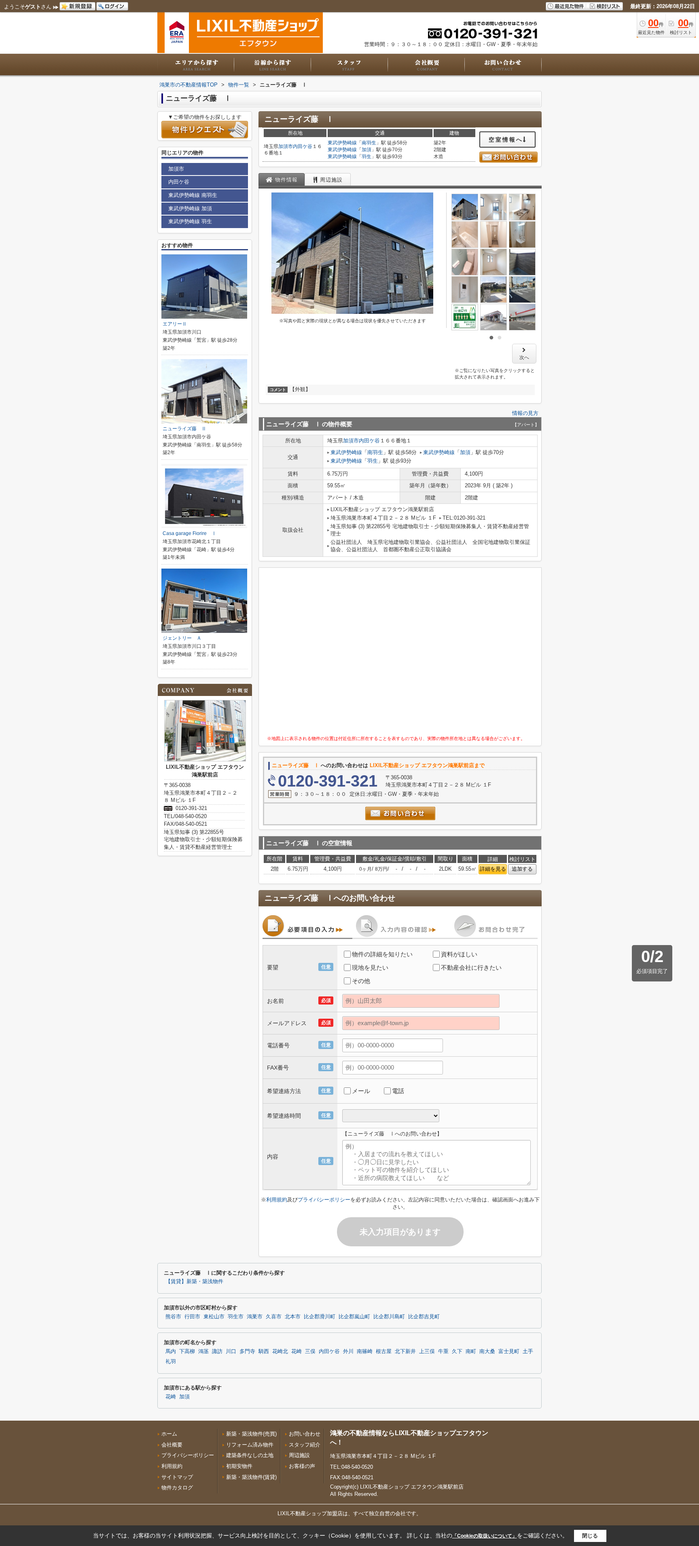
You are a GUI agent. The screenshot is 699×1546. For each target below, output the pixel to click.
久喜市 (274, 1317)
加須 (366, 149)
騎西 (263, 1351)
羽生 (366, 156)
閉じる (590, 1536)
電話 (398, 1090)
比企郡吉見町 (424, 1317)
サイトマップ (177, 1477)
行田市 (192, 1317)
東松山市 (214, 1317)
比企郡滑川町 (319, 1317)
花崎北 (280, 1351)
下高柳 (187, 1351)
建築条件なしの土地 (249, 1455)
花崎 (296, 1351)
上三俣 (427, 1351)
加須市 (285, 146)
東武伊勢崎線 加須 (190, 208)
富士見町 (508, 1351)
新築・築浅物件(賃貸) (251, 1477)
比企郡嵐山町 (354, 1317)
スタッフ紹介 (304, 1445)
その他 (361, 980)
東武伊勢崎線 (342, 143)
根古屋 (384, 1351)
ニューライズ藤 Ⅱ (184, 428)
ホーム (169, 1434)
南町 (471, 1351)
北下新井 (405, 1351)
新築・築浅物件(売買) (251, 1434)
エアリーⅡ (175, 324)
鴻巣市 (255, 1317)
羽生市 (236, 1317)
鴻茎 (203, 1351)
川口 (231, 1351)
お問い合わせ (304, 1434)
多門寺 (247, 1351)
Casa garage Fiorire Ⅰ (189, 533)
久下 (457, 1351)
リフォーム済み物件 (249, 1445)
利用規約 (276, 1200)
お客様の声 (302, 1466)
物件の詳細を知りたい (382, 954)
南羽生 (369, 143)
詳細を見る (493, 869)
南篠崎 (365, 1351)
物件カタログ (177, 1488)
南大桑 (487, 1351)
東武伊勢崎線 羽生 (190, 221)
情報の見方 (525, 413)
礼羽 (170, 1361)
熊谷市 (173, 1317)
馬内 (170, 1351)
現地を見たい (370, 967)
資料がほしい (459, 954)
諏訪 (217, 1351)
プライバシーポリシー (324, 1200)
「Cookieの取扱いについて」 (484, 1536)
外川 (348, 1351)
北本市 (293, 1317)
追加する (522, 869)
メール (361, 1090)
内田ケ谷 (302, 146)
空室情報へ (506, 139)
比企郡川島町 (389, 1317)
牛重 (443, 1351)
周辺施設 (299, 1455)
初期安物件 (239, 1466)
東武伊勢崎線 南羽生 (192, 195)
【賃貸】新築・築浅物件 (194, 1281)
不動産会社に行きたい (471, 967)
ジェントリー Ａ (182, 638)
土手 (528, 1351)
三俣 (310, 1351)
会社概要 (171, 1445)
